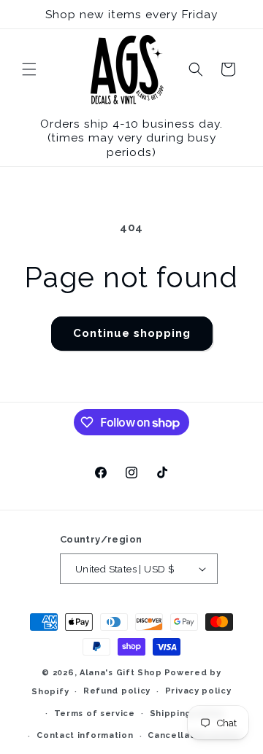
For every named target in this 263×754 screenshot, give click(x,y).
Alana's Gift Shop (121, 672)
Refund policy (116, 691)
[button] (29, 69)
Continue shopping (132, 333)
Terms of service (94, 713)
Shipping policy (187, 713)
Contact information (85, 735)
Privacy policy (198, 691)
